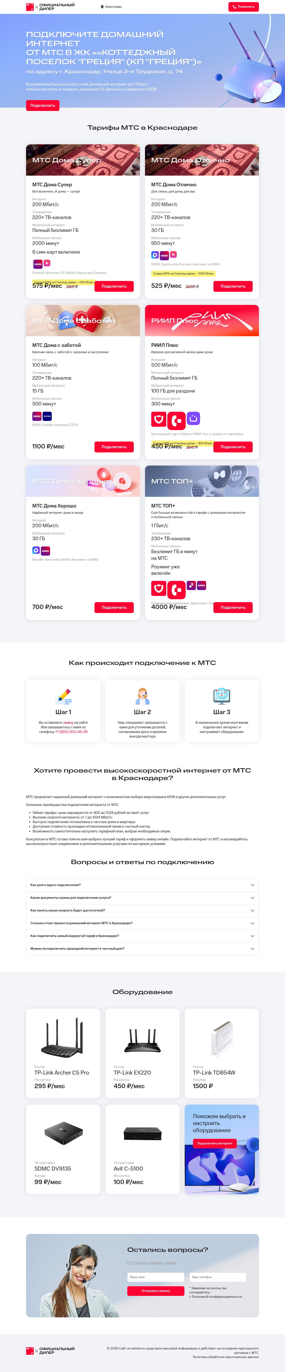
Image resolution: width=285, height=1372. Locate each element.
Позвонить (246, 7)
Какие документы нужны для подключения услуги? (70, 898)
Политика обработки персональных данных (226, 1357)
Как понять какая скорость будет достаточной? (67, 911)
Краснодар (113, 7)
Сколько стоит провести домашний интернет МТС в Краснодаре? (81, 923)
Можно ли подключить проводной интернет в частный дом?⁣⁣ (77, 949)
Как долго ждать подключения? (55, 885)
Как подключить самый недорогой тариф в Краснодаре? (74, 936)
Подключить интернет (214, 1143)
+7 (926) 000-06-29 (71, 732)
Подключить (42, 105)
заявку (68, 723)
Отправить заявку (156, 1291)
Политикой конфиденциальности (217, 1297)
